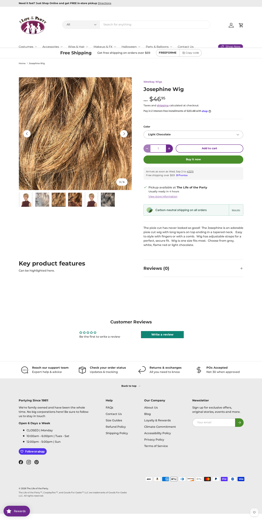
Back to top (129, 386)
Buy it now (193, 159)
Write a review (162, 334)
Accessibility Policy (157, 433)
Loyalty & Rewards (157, 420)
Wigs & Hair (76, 46)
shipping (163, 105)
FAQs (109, 407)
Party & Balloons (157, 46)
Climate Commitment (160, 426)
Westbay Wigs (152, 81)
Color (146, 126)
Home (22, 63)
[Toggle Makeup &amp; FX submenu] (115, 47)
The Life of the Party (37, 488)
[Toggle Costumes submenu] (36, 47)
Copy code (192, 52)
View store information (162, 196)
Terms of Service (156, 446)
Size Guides (114, 420)
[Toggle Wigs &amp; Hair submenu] (87, 47)
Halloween (129, 46)
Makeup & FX (103, 46)
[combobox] (136, 24)
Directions (104, 3)
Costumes (26, 46)
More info (236, 210)
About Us (151, 407)
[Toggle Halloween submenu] (139, 47)
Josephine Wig (37, 63)
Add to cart (209, 148)
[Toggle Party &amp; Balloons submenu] (171, 47)
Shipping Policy (117, 433)
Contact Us (186, 46)
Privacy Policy (154, 439)
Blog (147, 414)
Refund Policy (116, 426)
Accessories (50, 46)
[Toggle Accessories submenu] (61, 47)
